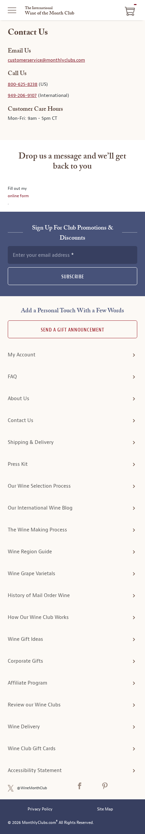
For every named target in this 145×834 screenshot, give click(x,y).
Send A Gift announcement (72, 330)
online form (18, 196)
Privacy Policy (40, 809)
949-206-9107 (22, 95)
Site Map (105, 809)
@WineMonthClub (32, 788)
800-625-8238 (22, 84)
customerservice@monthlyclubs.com (46, 60)
